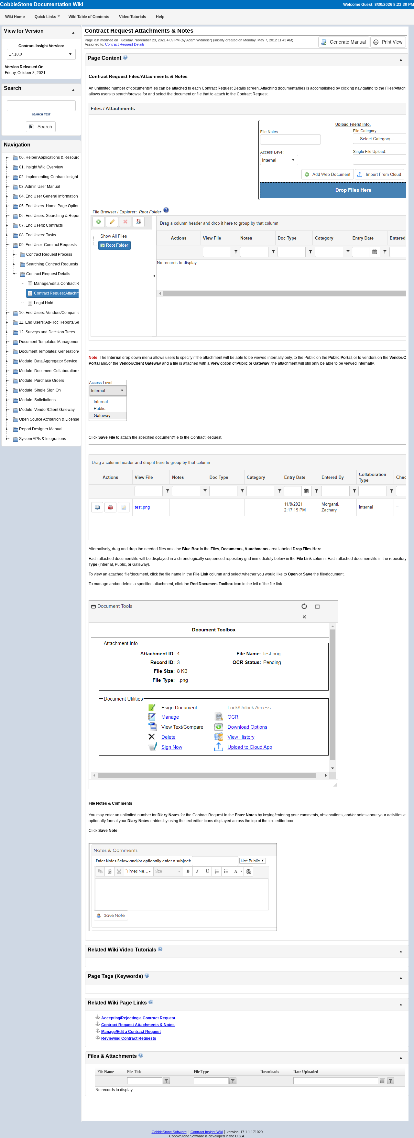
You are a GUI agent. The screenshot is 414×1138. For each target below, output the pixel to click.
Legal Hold (43, 303)
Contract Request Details (125, 44)
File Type (201, 1071)
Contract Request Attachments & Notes (68, 293)
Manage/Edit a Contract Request (62, 283)
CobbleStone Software (169, 1132)
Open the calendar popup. (382, 1080)
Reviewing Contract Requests (128, 1038)
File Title (134, 1071)
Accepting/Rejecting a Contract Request (138, 1018)
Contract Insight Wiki (207, 1132)
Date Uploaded (305, 1071)
